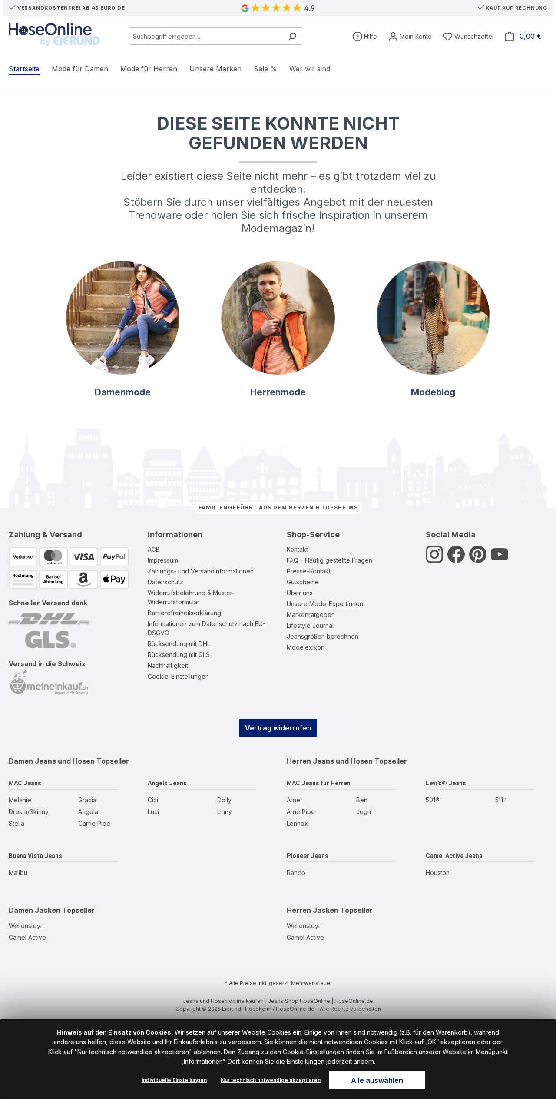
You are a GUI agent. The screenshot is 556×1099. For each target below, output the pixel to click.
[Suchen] (292, 36)
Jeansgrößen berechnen (322, 636)
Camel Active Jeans (454, 855)
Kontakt (297, 549)
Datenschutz (165, 582)
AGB (154, 549)
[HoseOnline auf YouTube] (499, 559)
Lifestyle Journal (310, 625)
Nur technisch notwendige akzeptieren (271, 1080)
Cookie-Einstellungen (178, 676)
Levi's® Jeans (446, 783)
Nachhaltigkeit (168, 665)
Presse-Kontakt (309, 571)
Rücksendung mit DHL (179, 643)
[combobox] (205, 36)
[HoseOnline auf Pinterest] (477, 559)
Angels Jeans (167, 783)
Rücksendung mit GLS (179, 654)
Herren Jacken (312, 910)
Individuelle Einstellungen (174, 1080)
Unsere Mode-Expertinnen (325, 603)
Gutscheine (303, 582)
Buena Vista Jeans (35, 855)
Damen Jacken (34, 910)
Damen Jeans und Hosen (52, 761)
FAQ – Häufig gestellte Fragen (329, 560)
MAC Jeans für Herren (319, 783)
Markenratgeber (310, 614)
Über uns (300, 592)
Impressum (163, 560)
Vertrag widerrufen (278, 728)
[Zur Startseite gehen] (54, 34)
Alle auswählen (377, 1080)
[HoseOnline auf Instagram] (434, 559)
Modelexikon (305, 647)
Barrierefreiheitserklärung (184, 613)
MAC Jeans (25, 783)
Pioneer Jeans (307, 855)
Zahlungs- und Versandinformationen (201, 571)
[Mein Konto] (410, 36)
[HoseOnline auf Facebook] (456, 559)
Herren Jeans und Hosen (330, 761)
